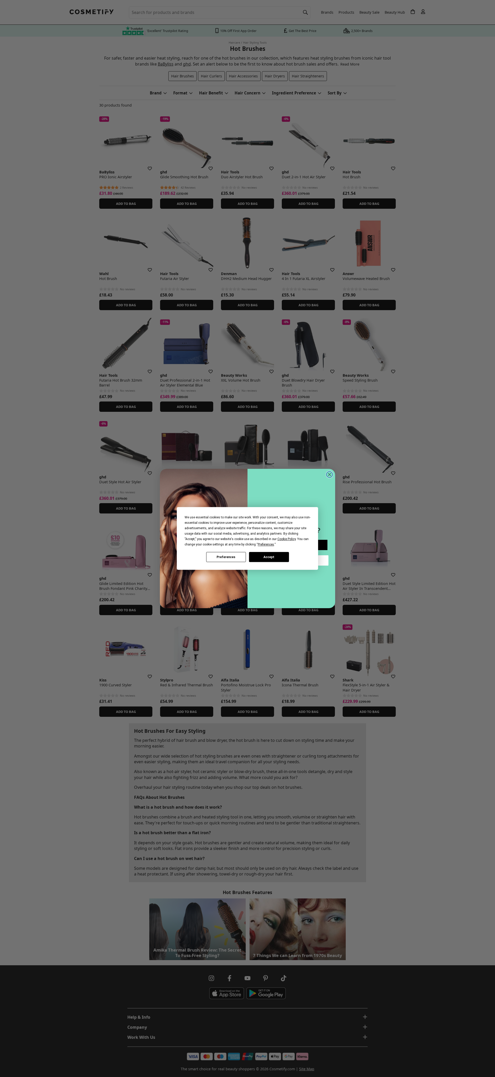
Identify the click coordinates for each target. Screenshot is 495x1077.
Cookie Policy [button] (286, 539)
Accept (268, 557)
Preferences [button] (266, 544)
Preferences (226, 557)
